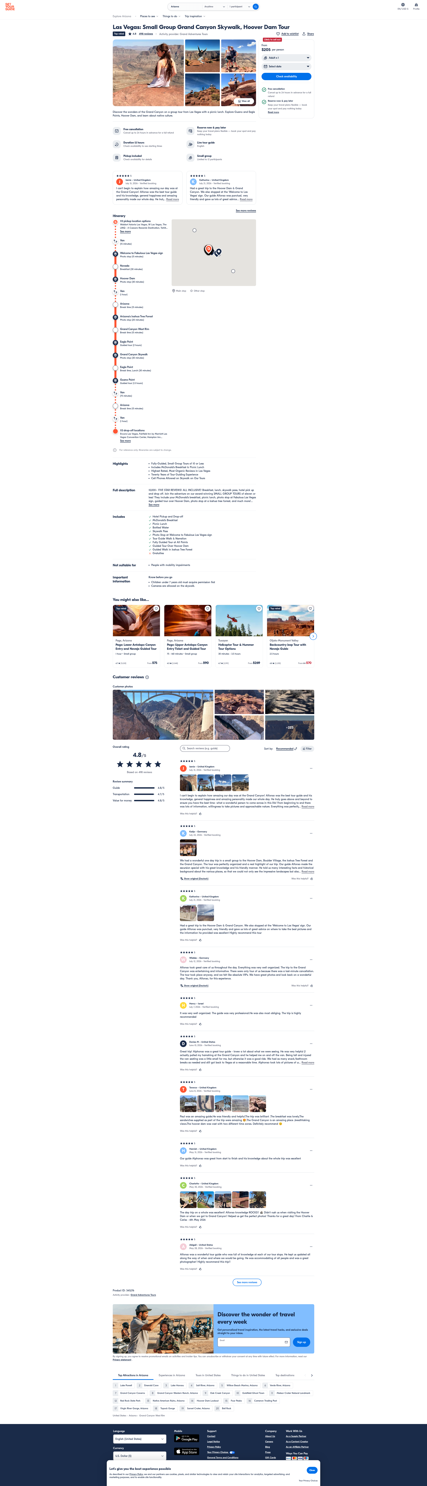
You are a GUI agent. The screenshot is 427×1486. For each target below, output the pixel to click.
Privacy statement (122, 1359)
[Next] (313, 636)
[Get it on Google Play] (186, 1438)
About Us (270, 1436)
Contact (211, 1436)
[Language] (403, 4)
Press (268, 1452)
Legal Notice (213, 1441)
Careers (269, 1441)
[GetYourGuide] (10, 6)
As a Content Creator (297, 1441)
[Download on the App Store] (186, 1452)
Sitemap (211, 1468)
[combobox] (287, 749)
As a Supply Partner (296, 1436)
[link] (136, 636)
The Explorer (271, 1463)
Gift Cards (270, 1457)
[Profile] (416, 4)
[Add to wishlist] (156, 609)
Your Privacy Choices (218, 1452)
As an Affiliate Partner (297, 1447)
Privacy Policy (214, 1447)
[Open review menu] (311, 768)
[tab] (133, 1375)
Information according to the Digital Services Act (232, 1463)
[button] (140, 34)
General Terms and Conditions (222, 1457)
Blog (267, 1447)
